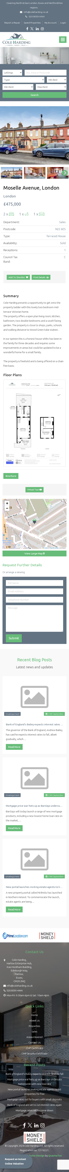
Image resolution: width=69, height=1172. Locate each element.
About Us (34, 1020)
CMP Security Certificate (35, 1053)
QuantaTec (55, 1155)
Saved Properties (32, 22)
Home (34, 1015)
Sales (34, 1031)
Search (35, 95)
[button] (34, 521)
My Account (51, 22)
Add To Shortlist (17, 277)
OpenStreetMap (54, 548)
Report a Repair (12, 22)
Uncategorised (12, 714)
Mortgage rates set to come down (34, 1110)
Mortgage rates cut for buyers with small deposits (34, 1099)
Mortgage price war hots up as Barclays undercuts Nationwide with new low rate (34, 805)
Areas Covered (34, 1037)
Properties (34, 1026)
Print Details (39, 277)
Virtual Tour (33, 489)
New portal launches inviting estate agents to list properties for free (34, 887)
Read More (14, 746)
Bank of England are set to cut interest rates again (34, 1104)
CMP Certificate (34, 1048)
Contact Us (34, 1042)
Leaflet (46, 548)
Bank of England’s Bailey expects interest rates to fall (34, 724)
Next (63, 135)
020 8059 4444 (36, 16)
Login (63, 22)
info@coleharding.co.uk (35, 12)
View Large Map (33, 553)
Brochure (11, 476)
